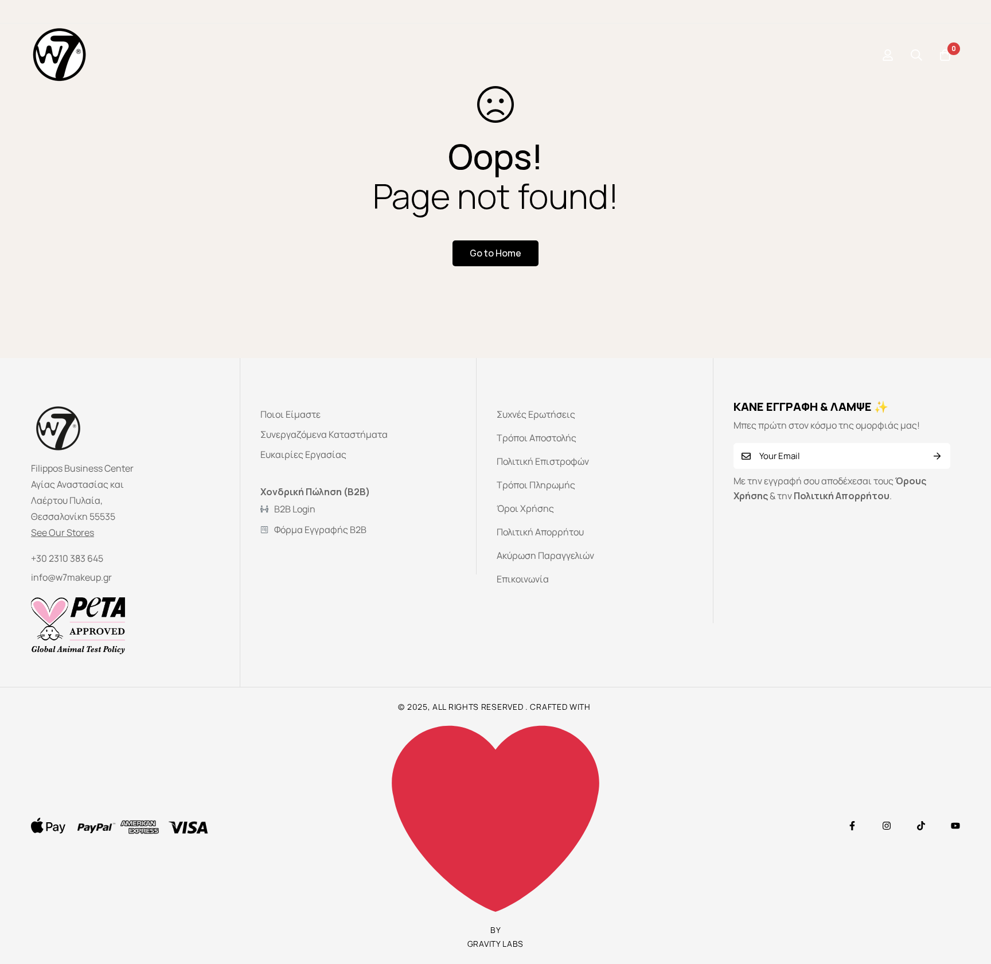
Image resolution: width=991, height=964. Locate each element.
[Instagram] (886, 825)
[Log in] (887, 55)
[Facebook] (852, 825)
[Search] (916, 55)
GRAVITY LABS (495, 943)
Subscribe (937, 456)
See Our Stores (62, 532)
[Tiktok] (921, 825)
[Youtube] (955, 825)
